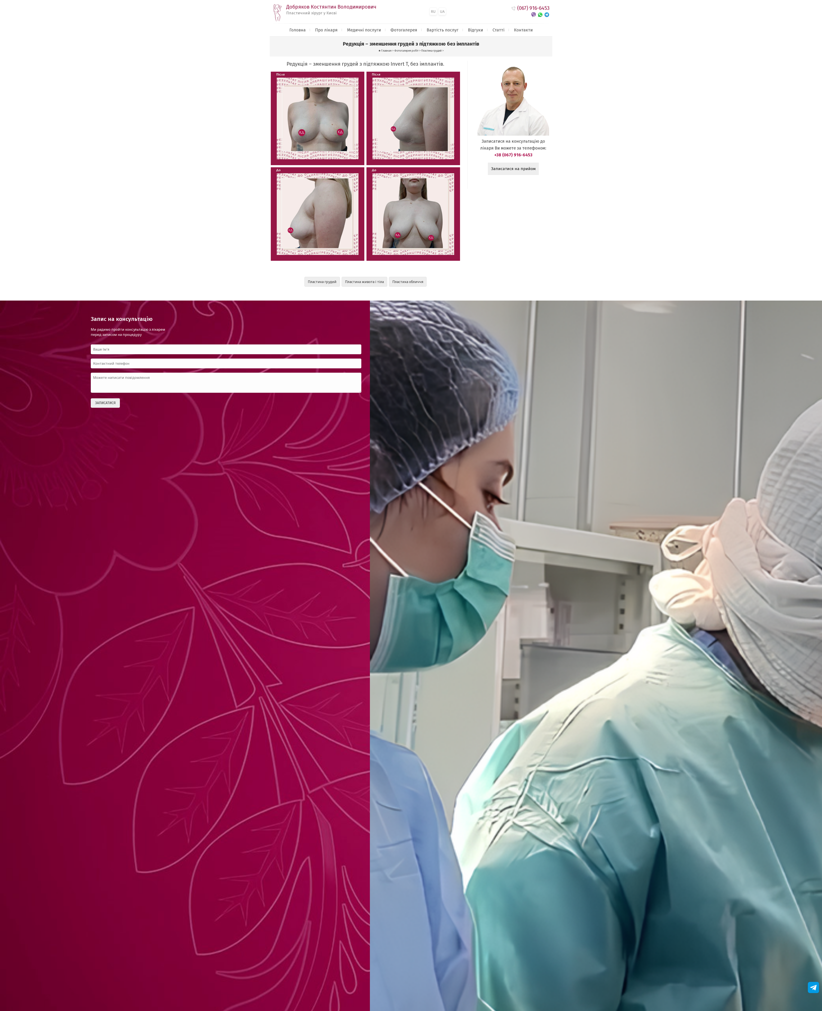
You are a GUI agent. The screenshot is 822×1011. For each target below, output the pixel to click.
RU (433, 11)
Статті (499, 30)
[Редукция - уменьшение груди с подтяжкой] (317, 118)
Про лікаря (326, 30)
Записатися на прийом (513, 168)
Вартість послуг (443, 30)
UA (442, 11)
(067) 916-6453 (533, 8)
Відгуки (475, 30)
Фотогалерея (403, 30)
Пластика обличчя (407, 281)
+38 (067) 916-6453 (513, 154)
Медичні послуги (364, 30)
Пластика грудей (322, 281)
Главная (386, 50)
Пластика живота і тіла (364, 281)
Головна (297, 30)
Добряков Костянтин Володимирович (331, 9)
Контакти (523, 30)
